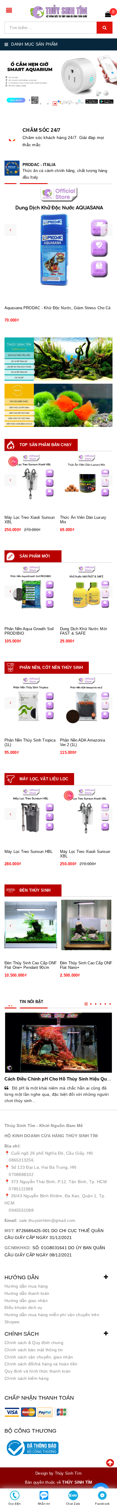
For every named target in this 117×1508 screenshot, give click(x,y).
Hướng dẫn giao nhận (26, 1300)
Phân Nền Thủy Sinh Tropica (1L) (30, 742)
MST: (9, 1230)
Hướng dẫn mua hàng (26, 1286)
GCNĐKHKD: (17, 1247)
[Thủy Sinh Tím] (58, 12)
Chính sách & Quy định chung (33, 1342)
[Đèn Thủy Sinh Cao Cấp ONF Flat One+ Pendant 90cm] (30, 925)
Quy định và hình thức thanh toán (37, 1371)
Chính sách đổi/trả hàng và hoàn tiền (40, 1363)
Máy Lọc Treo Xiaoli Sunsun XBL (29, 519)
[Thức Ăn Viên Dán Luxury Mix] (86, 479)
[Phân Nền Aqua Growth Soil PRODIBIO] (30, 591)
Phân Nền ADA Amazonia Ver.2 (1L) (82, 742)
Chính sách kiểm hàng (26, 1378)
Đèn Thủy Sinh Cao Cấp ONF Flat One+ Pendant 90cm (30, 965)
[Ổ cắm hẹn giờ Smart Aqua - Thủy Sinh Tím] (58, 78)
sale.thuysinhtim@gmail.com (47, 1220)
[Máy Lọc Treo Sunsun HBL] (30, 813)
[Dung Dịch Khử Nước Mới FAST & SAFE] (86, 591)
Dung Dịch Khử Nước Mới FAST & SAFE (83, 631)
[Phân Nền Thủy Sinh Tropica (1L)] (30, 702)
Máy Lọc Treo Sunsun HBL (28, 851)
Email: (11, 1220)
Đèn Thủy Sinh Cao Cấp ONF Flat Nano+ (86, 965)
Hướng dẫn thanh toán (26, 1293)
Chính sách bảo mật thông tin (33, 1349)
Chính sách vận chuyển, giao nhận (38, 1357)
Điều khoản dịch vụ (23, 1307)
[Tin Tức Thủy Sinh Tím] (58, 405)
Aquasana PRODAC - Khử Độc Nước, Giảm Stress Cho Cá (57, 308)
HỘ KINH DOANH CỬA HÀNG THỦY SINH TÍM (51, 1135)
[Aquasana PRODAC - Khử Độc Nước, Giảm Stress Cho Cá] (58, 241)
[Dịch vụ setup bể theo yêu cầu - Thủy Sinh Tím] (58, 359)
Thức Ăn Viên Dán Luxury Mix (83, 519)
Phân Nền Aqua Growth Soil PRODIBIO (29, 631)
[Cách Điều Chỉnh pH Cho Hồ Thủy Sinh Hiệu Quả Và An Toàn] (58, 1043)
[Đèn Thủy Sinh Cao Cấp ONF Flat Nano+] (86, 925)
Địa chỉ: (12, 1146)
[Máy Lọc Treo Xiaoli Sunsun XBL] (30, 479)
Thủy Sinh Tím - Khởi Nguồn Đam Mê (43, 1125)
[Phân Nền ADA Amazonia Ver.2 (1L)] (86, 702)
